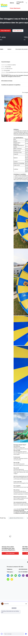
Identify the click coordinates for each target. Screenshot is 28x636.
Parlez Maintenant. (5, 30)
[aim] (12, 579)
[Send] (26, 633)
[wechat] (15, 575)
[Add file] (2, 633)
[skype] (19, 575)
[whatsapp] (12, 575)
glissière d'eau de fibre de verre (16, 518)
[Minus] (26, 604)
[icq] (8, 579)
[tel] (15, 579)
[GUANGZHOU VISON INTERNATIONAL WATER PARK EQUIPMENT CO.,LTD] (4, 5)
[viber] (23, 575)
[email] (8, 575)
